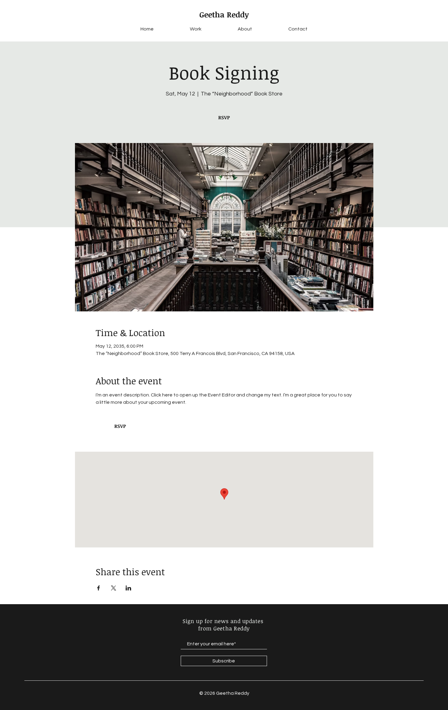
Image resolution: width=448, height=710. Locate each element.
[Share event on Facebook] (98, 588)
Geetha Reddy (224, 14)
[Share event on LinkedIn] (128, 588)
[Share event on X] (113, 588)
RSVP (224, 117)
